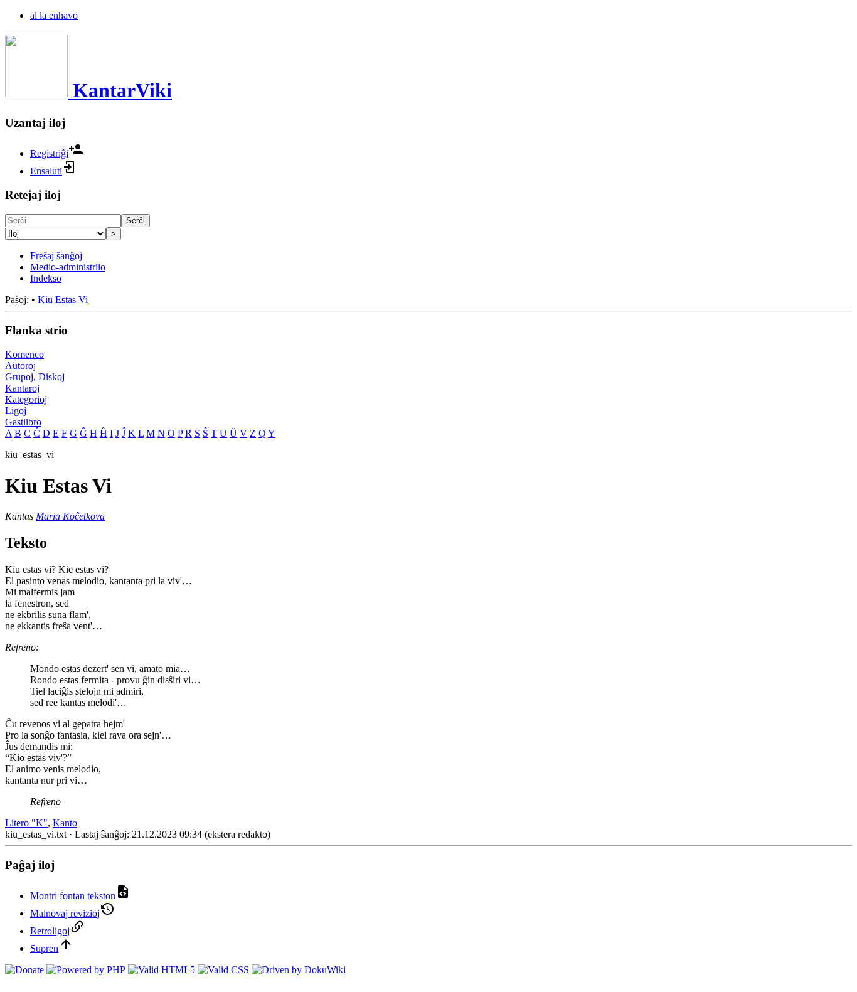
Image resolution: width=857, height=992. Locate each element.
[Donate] (24, 969)
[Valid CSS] (223, 969)
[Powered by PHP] (85, 969)
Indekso (45, 278)
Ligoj (15, 410)
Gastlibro (23, 422)
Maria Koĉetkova (70, 516)
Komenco (24, 354)
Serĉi (135, 220)
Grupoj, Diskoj (35, 376)
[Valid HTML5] (161, 969)
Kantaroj (22, 388)
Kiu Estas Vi (63, 299)
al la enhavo (54, 15)
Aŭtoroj (20, 365)
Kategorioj (26, 399)
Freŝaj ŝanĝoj (56, 255)
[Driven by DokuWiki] (299, 969)
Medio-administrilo (67, 267)
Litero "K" (26, 823)
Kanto (65, 823)
